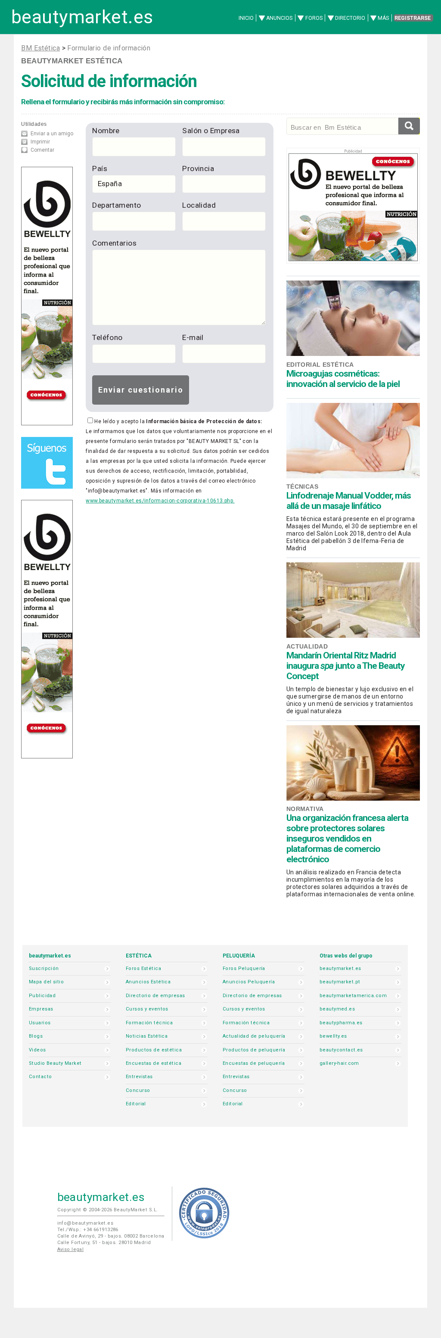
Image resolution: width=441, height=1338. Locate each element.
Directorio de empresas (155, 995)
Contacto (40, 1076)
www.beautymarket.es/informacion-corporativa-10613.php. (160, 501)
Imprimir (40, 142)
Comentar (42, 150)
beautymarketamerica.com (353, 995)
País (99, 168)
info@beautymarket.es (85, 1223)
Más (383, 18)
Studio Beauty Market (55, 1063)
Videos (37, 1050)
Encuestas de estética (153, 1063)
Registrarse (412, 18)
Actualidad (307, 646)
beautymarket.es (82, 17)
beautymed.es (337, 1009)
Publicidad (42, 995)
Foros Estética (143, 968)
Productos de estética (154, 1050)
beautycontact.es (341, 1050)
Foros (314, 18)
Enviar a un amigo (52, 134)
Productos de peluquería (254, 1050)
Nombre (106, 130)
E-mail (193, 337)
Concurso (138, 1090)
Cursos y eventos (147, 1009)
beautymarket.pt (340, 982)
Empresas (41, 1009)
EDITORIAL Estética (320, 364)
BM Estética (40, 48)
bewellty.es (333, 1036)
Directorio (350, 18)
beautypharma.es (341, 1023)
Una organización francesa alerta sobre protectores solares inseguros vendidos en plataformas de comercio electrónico (347, 838)
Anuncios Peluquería (249, 982)
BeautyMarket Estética (71, 60)
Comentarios (114, 243)
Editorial (136, 1104)
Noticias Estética (147, 1036)
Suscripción (44, 968)
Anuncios (279, 18)
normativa (305, 808)
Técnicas (302, 486)
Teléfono (107, 337)
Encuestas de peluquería (254, 1063)
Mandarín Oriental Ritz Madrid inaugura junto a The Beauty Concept (345, 665)
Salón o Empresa (211, 130)
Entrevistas (139, 1076)
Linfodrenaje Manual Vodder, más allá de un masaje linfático (348, 500)
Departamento (116, 205)
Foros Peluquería (244, 968)
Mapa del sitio (46, 982)
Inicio (246, 18)
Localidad (199, 205)
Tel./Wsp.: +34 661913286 (87, 1229)
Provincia (198, 168)
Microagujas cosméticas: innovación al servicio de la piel (343, 378)
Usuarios (39, 1023)
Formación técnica (149, 1023)
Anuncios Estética (148, 982)
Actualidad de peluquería (254, 1036)
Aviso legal (70, 1249)
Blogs (36, 1036)
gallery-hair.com (339, 1063)
